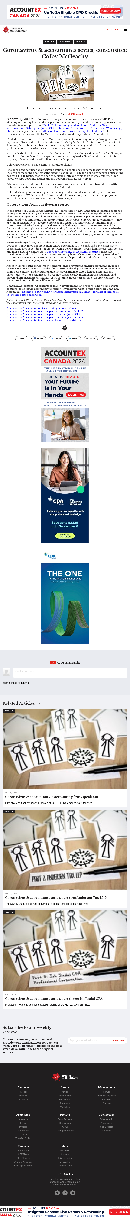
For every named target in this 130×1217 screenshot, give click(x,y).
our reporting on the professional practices (73, 251)
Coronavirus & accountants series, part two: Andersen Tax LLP (45, 311)
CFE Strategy (23, 1158)
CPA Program (23, 1150)
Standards (23, 1130)
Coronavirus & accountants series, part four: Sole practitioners (45, 317)
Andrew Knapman (23, 1162)
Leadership (106, 1099)
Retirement (65, 1103)
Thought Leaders (65, 1130)
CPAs (65, 1127)
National (23, 1095)
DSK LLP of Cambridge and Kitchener (65, 125)
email (92, 338)
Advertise (65, 1150)
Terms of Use (65, 1165)
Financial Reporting (106, 1095)
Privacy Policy (65, 1158)
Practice (49, 42)
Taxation (23, 1134)
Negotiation (106, 1123)
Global (23, 1091)
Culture (106, 1091)
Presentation (65, 1095)
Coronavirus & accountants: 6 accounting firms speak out (41, 308)
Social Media (106, 1127)
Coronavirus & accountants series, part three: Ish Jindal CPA (43, 314)
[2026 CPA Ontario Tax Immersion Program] (65, 498)
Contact (65, 1154)
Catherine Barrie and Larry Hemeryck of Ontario (71, 131)
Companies (65, 1123)
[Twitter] (57, 1192)
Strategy (80, 42)
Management (65, 42)
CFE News (23, 1154)
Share (40, 338)
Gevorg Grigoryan (23, 1165)
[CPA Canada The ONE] (65, 599)
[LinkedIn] (65, 1192)
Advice (65, 1091)
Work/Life (65, 1107)
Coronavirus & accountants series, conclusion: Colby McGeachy (46, 320)
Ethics (23, 1123)
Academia (23, 1119)
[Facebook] (72, 1192)
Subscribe (113, 29)
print (109, 338)
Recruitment (65, 1099)
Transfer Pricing (23, 1138)
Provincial (23, 1099)
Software (106, 1130)
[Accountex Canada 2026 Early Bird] (65, 12)
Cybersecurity (107, 1119)
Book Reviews (65, 1119)
